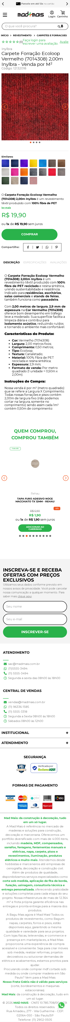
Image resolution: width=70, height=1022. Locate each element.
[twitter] (37, 247)
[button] (62, 26)
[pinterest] (56, 247)
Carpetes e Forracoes (52, 35)
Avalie (64, 42)
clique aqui (25, 596)
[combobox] (35, 26)
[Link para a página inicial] (5, 35)
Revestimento (22, 35)
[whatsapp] (47, 247)
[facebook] (28, 247)
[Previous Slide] (2, 4)
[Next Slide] (67, 4)
